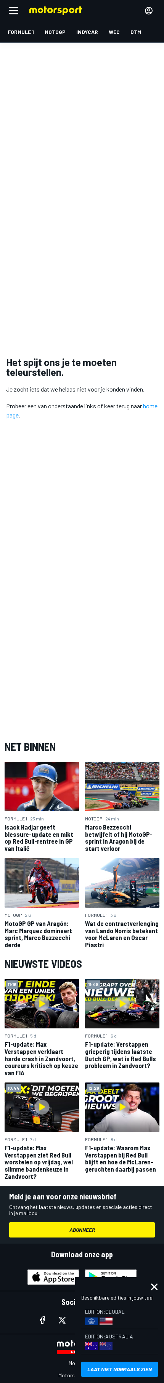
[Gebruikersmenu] (148, 10)
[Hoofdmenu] (14, 11)
